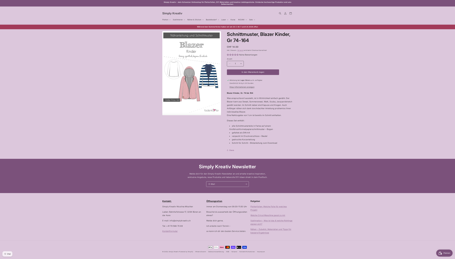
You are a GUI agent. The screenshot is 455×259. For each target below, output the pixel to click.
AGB (227, 251)
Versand (240, 50)
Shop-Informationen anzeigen (242, 87)
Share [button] (231, 150)
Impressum (261, 251)
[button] (166, 19)
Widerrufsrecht (200, 251)
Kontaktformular (170, 231)
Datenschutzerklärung (216, 251)
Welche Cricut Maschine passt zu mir (267, 215)
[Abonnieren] (246, 184)
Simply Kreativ (174, 251)
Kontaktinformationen (247, 251)
